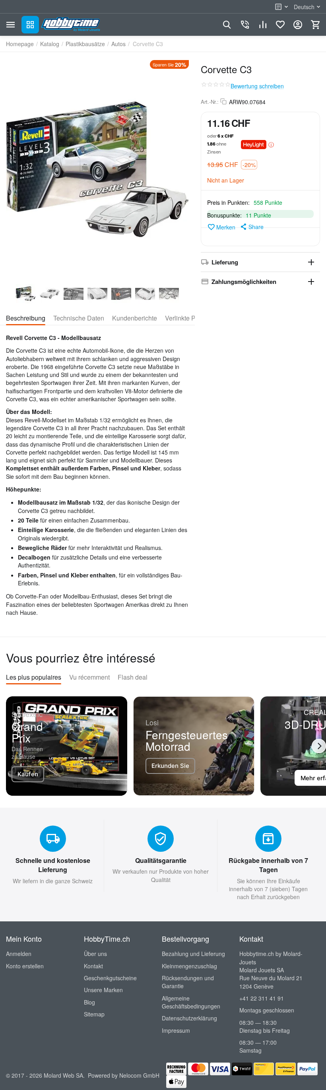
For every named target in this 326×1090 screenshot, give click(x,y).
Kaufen (27, 774)
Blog (89, 1002)
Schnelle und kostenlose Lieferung (53, 865)
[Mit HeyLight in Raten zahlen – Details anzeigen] (271, 144)
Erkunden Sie (170, 765)
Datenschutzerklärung (189, 1018)
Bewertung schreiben (257, 86)
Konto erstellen (25, 966)
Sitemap (94, 1014)
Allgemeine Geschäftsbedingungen (191, 1002)
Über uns (95, 954)
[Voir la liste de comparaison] (263, 24)
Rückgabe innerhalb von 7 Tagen (268, 865)
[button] (251, 227)
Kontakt (93, 966)
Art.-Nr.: (210, 101)
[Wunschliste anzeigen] (280, 24)
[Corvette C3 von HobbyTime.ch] (97, 169)
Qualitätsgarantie (160, 860)
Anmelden (18, 954)
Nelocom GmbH (139, 1075)
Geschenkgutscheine (110, 978)
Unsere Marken (103, 990)
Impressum (176, 1030)
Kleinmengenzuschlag (189, 966)
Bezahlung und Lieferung (193, 954)
